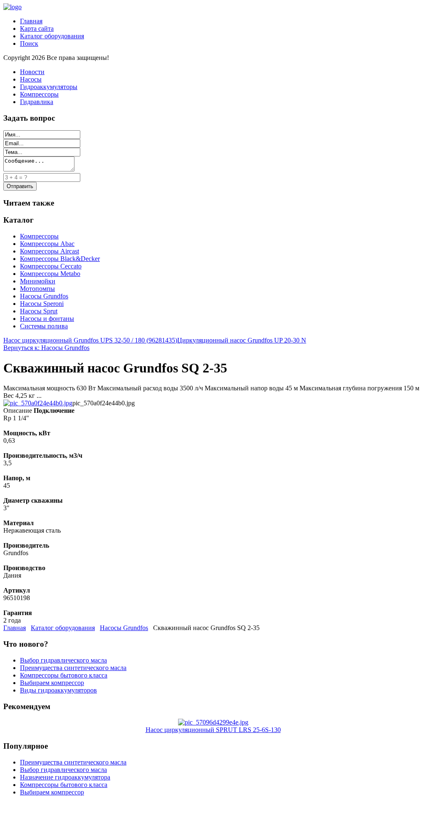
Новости (32, 71)
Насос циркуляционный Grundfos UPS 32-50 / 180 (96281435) (90, 340)
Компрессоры (39, 94)
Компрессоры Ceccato (51, 266)
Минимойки (37, 281)
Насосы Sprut (38, 311)
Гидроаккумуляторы (48, 86)
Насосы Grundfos (44, 296)
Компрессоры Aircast (49, 251)
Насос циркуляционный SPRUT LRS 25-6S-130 (213, 729)
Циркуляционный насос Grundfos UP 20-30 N (241, 340)
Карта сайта (37, 28)
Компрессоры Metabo (50, 273)
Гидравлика (36, 101)
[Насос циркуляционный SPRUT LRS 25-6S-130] (213, 722)
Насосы (31, 79)
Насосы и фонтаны (47, 318)
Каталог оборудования (52, 36)
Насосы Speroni (42, 303)
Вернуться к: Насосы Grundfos (46, 347)
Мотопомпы (37, 288)
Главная (31, 21)
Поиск (29, 43)
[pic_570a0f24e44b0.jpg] (37, 403)
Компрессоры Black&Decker (60, 258)
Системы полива (44, 326)
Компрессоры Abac (47, 243)
